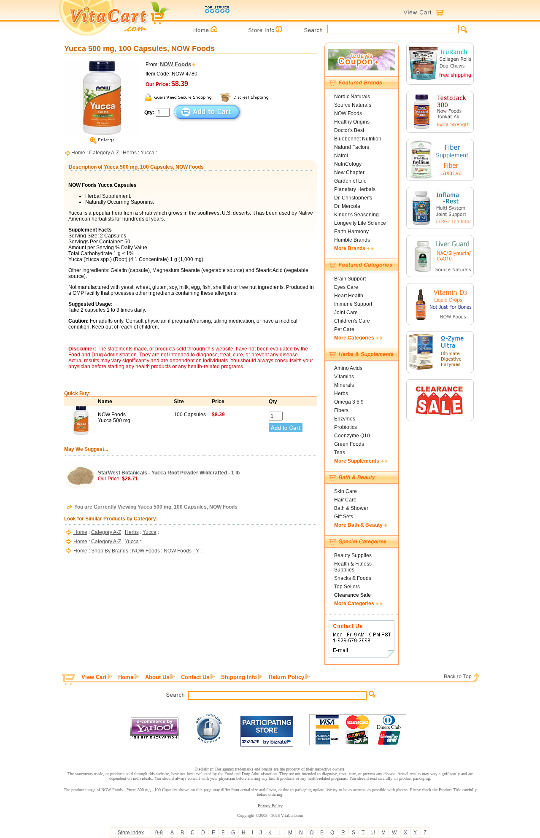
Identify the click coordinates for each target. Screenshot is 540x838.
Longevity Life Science (360, 223)
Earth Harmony (351, 231)
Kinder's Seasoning (356, 215)
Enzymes (344, 419)
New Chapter (349, 172)
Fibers (341, 410)
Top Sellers (347, 587)
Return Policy (286, 677)
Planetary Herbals (354, 189)
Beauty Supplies (353, 555)
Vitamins (344, 377)
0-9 (159, 832)
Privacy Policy (270, 805)
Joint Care (346, 312)
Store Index (131, 832)
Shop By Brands (109, 551)
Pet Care (344, 329)
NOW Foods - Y (181, 551)
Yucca (147, 153)
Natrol (341, 156)
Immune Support (353, 304)
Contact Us (195, 677)
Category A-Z (104, 153)
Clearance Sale (352, 595)
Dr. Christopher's (353, 198)
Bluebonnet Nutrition (357, 139)
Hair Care (345, 500)
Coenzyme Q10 (352, 436)
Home (78, 153)
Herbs (130, 153)
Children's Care (352, 321)
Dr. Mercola (347, 206)
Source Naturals (352, 105)
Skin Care (345, 491)
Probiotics (345, 427)
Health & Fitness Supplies (353, 567)
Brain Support (350, 279)
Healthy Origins (352, 122)
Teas (339, 452)
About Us (157, 677)
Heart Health (348, 296)
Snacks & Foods (352, 578)
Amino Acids (348, 368)
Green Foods (349, 444)
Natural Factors (351, 147)
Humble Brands (352, 240)
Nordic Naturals (352, 97)
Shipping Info (239, 677)
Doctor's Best (349, 130)
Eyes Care (346, 287)
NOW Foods (146, 551)
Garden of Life (350, 181)
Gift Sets (343, 517)
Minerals (344, 385)
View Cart (93, 677)
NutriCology (348, 164)
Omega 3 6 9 (349, 402)
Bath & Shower (351, 508)
